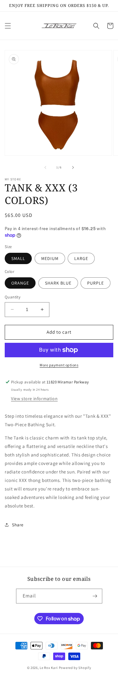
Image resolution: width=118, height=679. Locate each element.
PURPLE (95, 283)
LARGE (81, 258)
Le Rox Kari (49, 667)
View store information (34, 398)
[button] (8, 26)
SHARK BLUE (58, 283)
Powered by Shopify (75, 667)
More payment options (59, 365)
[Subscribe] (95, 596)
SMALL (18, 258)
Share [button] (18, 525)
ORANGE (20, 283)
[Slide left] (45, 167)
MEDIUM (50, 258)
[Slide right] (73, 167)
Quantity (12, 297)
